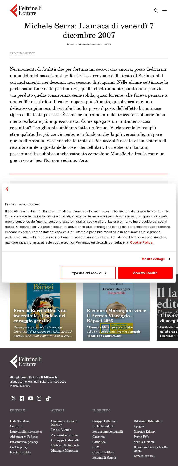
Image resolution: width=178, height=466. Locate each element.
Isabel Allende (61, 429)
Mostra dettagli (153, 259)
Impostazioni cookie (86, 273)
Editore (17, 410)
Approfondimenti (89, 44)
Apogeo (139, 426)
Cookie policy (19, 447)
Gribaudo (99, 442)
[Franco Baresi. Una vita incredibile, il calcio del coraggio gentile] (43, 307)
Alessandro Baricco (64, 435)
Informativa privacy (24, 442)
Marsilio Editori (144, 431)
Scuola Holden (144, 442)
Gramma (98, 436)
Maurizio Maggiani (64, 450)
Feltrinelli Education (148, 421)
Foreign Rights (20, 452)
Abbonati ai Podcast (24, 436)
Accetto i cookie (145, 273)
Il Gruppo (101, 410)
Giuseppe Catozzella (65, 440)
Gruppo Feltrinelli (104, 421)
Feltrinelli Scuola (104, 457)
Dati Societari (19, 421)
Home (70, 44)
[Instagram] (47, 398)
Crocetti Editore (103, 452)
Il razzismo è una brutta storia (151, 449)
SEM (95, 447)
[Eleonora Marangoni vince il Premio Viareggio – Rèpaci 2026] (116, 307)
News (107, 44)
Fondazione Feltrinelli (107, 431)
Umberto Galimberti (65, 445)
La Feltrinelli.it (102, 426)
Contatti (15, 426)
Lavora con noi (144, 455)
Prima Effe (141, 436)
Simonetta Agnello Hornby (64, 423)
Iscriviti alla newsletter (26, 431)
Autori (57, 410)
